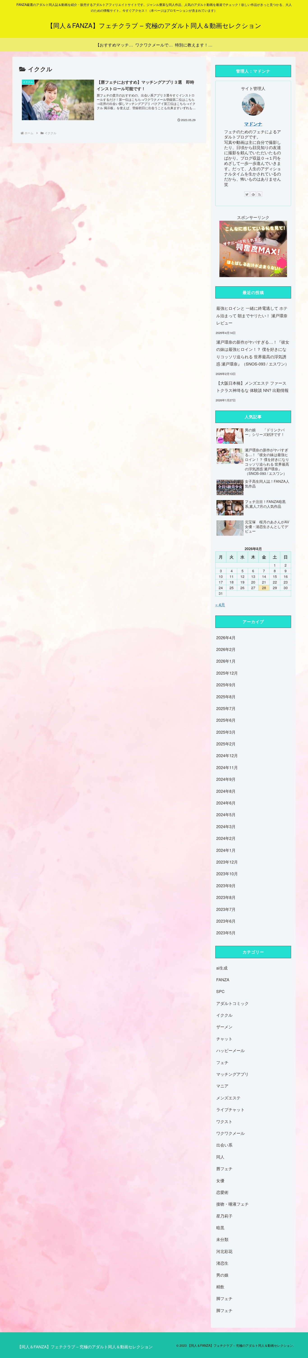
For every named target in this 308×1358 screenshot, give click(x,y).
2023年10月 (227, 873)
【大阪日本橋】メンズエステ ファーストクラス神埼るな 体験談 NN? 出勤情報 (252, 386)
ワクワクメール (230, 1133)
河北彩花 (224, 1251)
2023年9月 (226, 885)
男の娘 (222, 1275)
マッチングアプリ (232, 1074)
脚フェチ (224, 1298)
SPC (220, 991)
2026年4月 (226, 637)
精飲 (220, 1286)
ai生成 (222, 967)
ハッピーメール (230, 1050)
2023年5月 (226, 932)
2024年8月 (226, 791)
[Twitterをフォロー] (247, 194)
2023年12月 (227, 862)
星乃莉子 (224, 1215)
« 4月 (220, 604)
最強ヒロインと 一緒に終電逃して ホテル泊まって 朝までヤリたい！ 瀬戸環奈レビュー (251, 315)
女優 (220, 1180)
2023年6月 (226, 921)
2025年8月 (226, 696)
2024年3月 (226, 826)
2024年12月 (227, 755)
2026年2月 (226, 649)
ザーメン (224, 1026)
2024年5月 (226, 814)
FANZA (222, 979)
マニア (222, 1086)
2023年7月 (226, 909)
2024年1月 (226, 850)
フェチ (222, 1062)
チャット (224, 1038)
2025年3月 (226, 732)
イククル (224, 1015)
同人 (220, 1156)
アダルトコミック (232, 1003)
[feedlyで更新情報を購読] (253, 194)
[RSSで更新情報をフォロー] (259, 194)
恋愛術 (222, 1192)
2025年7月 (226, 708)
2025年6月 (226, 720)
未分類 (222, 1239)
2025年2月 (226, 744)
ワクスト (224, 1121)
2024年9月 (226, 779)
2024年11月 (227, 767)
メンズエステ (228, 1097)
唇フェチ (224, 1168)
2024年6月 (226, 803)
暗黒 (220, 1227)
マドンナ (253, 124)
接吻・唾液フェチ (232, 1204)
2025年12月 (227, 673)
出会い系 (224, 1145)
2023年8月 (226, 897)
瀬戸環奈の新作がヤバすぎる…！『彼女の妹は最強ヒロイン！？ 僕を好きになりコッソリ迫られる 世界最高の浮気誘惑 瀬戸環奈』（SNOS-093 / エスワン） (252, 353)
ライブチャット (230, 1109)
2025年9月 (226, 684)
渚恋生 (222, 1263)
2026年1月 (226, 661)
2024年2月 (226, 838)
